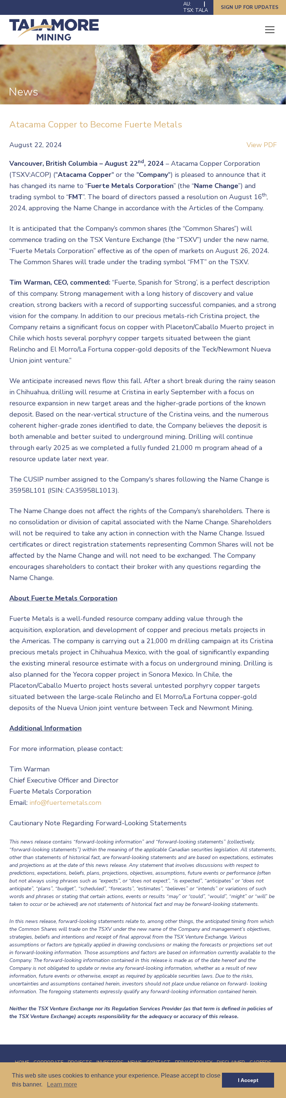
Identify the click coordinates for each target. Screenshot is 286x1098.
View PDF (262, 144)
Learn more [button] (62, 1084)
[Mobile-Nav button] (270, 29)
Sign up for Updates (250, 7)
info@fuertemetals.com (65, 802)
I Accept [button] (248, 1080)
